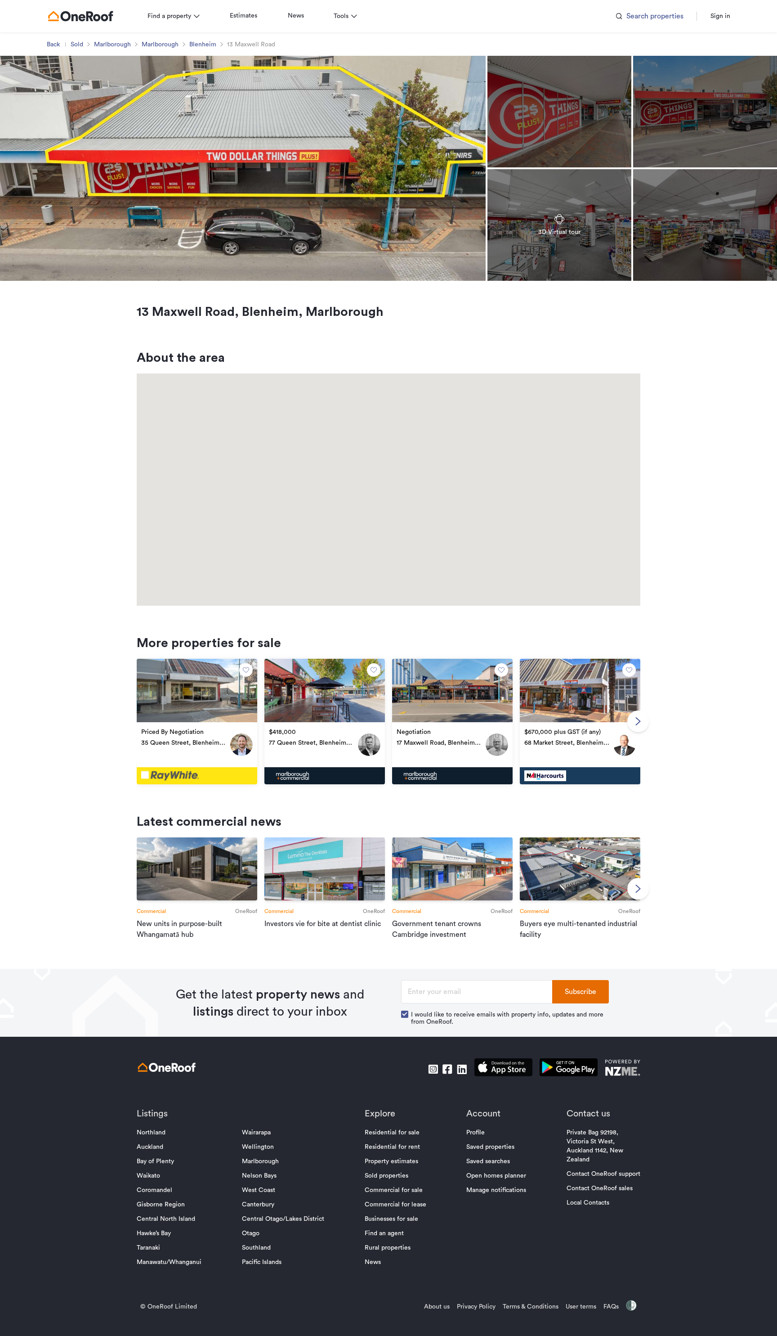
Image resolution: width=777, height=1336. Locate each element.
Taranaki (148, 1248)
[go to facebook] (447, 1069)
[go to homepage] (80, 16)
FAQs (611, 1307)
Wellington (258, 1147)
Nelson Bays (259, 1176)
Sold (77, 44)
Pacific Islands (261, 1262)
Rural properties (388, 1248)
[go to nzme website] (622, 1069)
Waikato (148, 1176)
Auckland (150, 1147)
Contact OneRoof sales (600, 1188)
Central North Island (166, 1219)
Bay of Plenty (155, 1161)
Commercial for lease (395, 1204)
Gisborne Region (161, 1204)
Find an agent (384, 1233)
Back (53, 44)
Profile (475, 1132)
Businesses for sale (391, 1219)
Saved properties (490, 1147)
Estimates (243, 16)
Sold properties (386, 1176)
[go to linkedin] (461, 1069)
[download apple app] (503, 1069)
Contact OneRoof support (603, 1174)
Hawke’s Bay (154, 1233)
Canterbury (258, 1204)
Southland (256, 1248)
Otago (250, 1233)
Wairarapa (256, 1132)
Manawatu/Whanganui (169, 1262)
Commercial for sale (394, 1190)
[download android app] (569, 1069)
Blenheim (202, 44)
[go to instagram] (433, 1069)
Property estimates (391, 1161)
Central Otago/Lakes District (283, 1219)
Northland (151, 1132)
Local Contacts (588, 1203)
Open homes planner (496, 1176)
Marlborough (112, 44)
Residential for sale (392, 1132)
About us (437, 1307)
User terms (581, 1307)
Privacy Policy (476, 1307)
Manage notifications (496, 1190)
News (296, 16)
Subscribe (580, 991)
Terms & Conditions (530, 1307)
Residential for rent (392, 1147)
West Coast (258, 1190)
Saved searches (488, 1161)
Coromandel (154, 1190)
